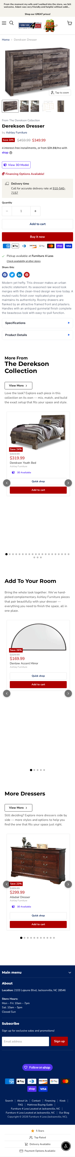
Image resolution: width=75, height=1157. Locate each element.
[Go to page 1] (6, 554)
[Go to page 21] (34, 557)
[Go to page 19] (65, 554)
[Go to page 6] (23, 554)
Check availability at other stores (24, 261)
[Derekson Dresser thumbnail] (10, 106)
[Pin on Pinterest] (27, 275)
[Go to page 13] (46, 554)
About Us (22, 1100)
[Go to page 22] (37, 557)
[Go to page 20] (68, 554)
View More (16, 385)
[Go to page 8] (29, 554)
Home (6, 39)
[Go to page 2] (10, 554)
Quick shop (38, 481)
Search (9, 1100)
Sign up (59, 1041)
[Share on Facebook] (5, 275)
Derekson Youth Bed (23, 463)
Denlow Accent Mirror (24, 663)
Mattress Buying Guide (40, 1104)
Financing (50, 1100)
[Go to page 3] (13, 554)
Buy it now (37, 237)
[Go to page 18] (62, 554)
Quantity (7, 202)
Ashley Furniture (16, 132)
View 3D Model (18, 165)
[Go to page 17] (59, 554)
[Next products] (68, 483)
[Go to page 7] (26, 554)
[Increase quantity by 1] (35, 211)
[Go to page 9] (32, 554)
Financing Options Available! (24, 174)
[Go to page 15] (52, 554)
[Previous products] (6, 483)
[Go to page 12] (42, 554)
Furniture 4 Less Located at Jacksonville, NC (35, 1108)
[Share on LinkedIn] (19, 275)
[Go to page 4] (16, 554)
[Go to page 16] (55, 554)
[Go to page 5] (19, 554)
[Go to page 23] (41, 557)
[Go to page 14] (49, 554)
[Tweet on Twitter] (12, 275)
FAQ (20, 1104)
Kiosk (63, 1100)
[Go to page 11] (39, 554)
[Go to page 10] (36, 554)
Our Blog (64, 1112)
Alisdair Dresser (20, 897)
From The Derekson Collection (21, 120)
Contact (36, 1100)
